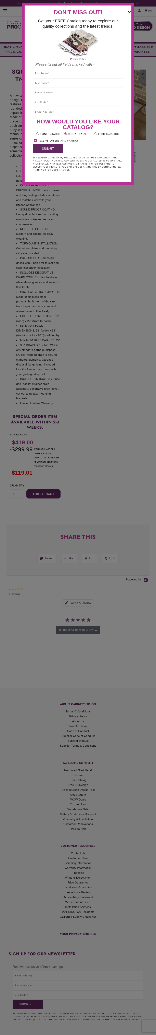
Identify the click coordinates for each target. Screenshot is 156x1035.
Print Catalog (50, 134)
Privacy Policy (78, 59)
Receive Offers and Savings (58, 141)
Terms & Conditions (99, 157)
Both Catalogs (109, 134)
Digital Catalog (79, 134)
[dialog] (78, 517)
